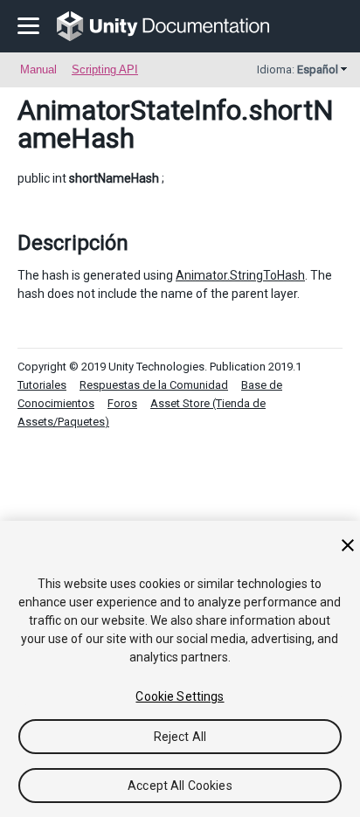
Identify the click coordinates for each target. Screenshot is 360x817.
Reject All (180, 737)
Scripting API (105, 69)
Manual (38, 69)
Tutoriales (41, 384)
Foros (122, 403)
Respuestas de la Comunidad (154, 384)
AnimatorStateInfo (129, 110)
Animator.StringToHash (240, 275)
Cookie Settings (179, 696)
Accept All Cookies (180, 786)
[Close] (347, 545)
